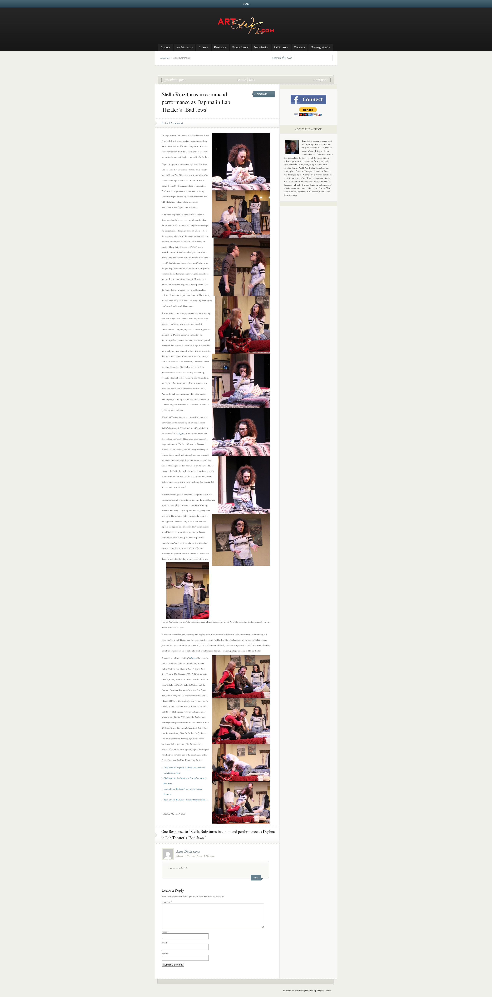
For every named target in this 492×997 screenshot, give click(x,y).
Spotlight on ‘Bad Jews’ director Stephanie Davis (185, 799)
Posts (175, 58)
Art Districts (184, 47)
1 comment (260, 94)
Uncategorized (321, 47)
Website (165, 953)
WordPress (299, 990)
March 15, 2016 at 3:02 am (195, 856)
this (251, 80)
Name (165, 931)
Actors (165, 47)
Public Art (281, 47)
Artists (204, 47)
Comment (167, 901)
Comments (184, 58)
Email (165, 942)
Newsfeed (261, 47)
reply (255, 877)
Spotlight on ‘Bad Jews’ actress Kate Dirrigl (322, 80)
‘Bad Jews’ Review (173, 80)
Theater (299, 47)
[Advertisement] (308, 269)
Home (246, 3)
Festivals (220, 47)
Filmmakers (240, 47)
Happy (181, 433)
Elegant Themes (324, 990)
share (242, 80)
